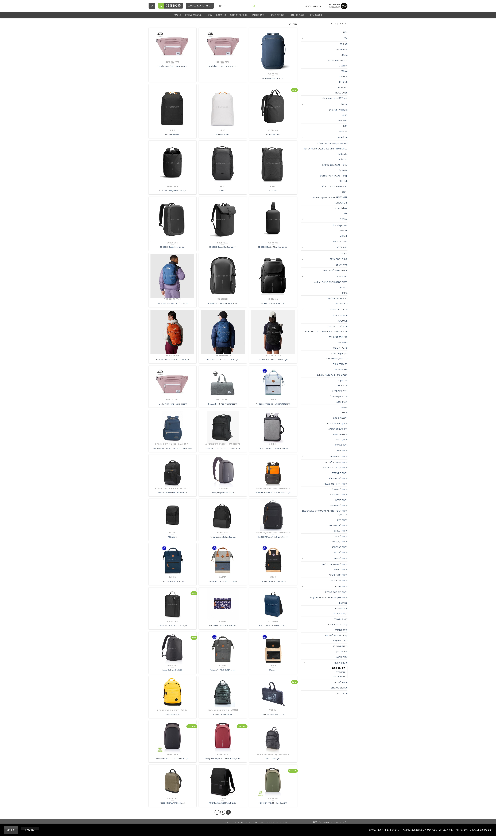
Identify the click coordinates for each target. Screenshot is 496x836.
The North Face (339, 207)
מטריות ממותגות (340, 434)
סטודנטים (343, 602)
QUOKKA (343, 170)
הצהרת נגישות (230, 822)
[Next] (217, 812)
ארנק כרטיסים (341, 264)
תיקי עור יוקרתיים (339, 676)
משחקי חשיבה (341, 439)
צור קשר (244, 822)
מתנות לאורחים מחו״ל (338, 478)
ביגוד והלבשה (341, 276)
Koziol (344, 103)
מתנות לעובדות (340, 552)
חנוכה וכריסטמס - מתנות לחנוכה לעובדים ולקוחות (326, 331)
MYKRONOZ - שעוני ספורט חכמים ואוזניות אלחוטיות (325, 148)
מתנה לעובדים (341, 444)
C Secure (343, 65)
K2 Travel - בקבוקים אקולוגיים (334, 98)
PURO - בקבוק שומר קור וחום (334, 164)
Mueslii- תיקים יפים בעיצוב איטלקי (332, 143)
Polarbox (343, 159)
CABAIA (344, 71)
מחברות (344, 412)
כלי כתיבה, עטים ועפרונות (336, 358)
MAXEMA (343, 131)
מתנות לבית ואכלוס (339, 489)
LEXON (344, 126)
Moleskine (342, 137)
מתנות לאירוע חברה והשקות (335, 483)
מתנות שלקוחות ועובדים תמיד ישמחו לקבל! (328, 597)
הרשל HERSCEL (340, 315)
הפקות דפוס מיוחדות (338, 309)
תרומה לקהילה (341, 693)
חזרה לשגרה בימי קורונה (337, 326)
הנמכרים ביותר (341, 303)
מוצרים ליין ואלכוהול (338, 396)
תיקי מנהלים (340, 672)
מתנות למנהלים (340, 536)
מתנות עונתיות (341, 586)
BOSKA (344, 54)
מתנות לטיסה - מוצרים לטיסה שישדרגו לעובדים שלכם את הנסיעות (324, 512)
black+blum (341, 49)
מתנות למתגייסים (339, 541)
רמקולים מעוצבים (339, 646)
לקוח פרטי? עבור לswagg (200, 5)
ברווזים (344, 292)
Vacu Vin (343, 230)
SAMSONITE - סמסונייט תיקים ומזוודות (330, 197)
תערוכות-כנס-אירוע (339, 687)
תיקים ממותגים (340, 662)
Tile (345, 213)
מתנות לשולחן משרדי (338, 574)
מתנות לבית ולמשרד (338, 494)
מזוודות (344, 407)
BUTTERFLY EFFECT (337, 60)
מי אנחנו (286, 822)
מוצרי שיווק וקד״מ (339, 390)
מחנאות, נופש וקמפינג (337, 428)
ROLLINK (343, 180)
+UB (345, 32)
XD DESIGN (342, 247)
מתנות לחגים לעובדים (338, 505)
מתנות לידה (342, 519)
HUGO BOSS (341, 92)
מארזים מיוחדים (340, 369)
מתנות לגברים (341, 499)
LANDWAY (342, 120)
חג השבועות (342, 320)
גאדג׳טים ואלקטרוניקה (337, 298)
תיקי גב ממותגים (338, 667)
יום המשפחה (342, 342)
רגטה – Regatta (340, 640)
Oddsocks (342, 153)
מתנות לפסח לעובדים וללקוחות (334, 564)
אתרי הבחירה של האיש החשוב (335, 270)
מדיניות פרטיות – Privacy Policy (265, 822)
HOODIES (342, 87)
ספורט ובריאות (341, 608)
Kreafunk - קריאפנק (338, 109)
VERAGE (343, 235)
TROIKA (343, 219)
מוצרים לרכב (341, 401)
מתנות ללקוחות (340, 530)
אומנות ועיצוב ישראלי (338, 258)
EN (151, 5)
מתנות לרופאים (340, 569)
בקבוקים (343, 287)
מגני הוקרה (342, 380)
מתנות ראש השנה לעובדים (336, 591)
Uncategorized (340, 225)
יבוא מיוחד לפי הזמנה (338, 336)
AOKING (343, 44)
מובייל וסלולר (341, 385)
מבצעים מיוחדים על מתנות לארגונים (332, 374)
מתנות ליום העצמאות (338, 525)
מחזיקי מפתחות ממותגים (336, 423)
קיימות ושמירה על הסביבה (336, 635)
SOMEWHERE (340, 202)
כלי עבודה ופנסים (340, 363)
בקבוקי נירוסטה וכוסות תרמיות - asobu (330, 281)
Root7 (344, 191)
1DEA (345, 38)
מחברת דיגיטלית (340, 417)
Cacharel (343, 76)
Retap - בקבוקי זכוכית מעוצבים (333, 175)
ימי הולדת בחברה (340, 347)
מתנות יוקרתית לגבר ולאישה (335, 467)
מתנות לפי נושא (340, 558)
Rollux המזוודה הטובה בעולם (334, 186)
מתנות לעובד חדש (339, 546)
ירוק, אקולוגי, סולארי (338, 353)
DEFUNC (343, 81)
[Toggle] (303, 38)
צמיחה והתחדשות (340, 613)
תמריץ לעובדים (340, 682)
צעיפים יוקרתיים (340, 618)
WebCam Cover (340, 241)
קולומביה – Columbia (337, 624)
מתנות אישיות (341, 450)
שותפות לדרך (341, 651)
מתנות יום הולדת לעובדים (336, 462)
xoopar (344, 253)
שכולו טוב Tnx (341, 656)
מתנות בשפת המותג (338, 456)
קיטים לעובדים (341, 629)
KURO (344, 115)
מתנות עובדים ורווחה (338, 580)
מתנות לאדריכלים (339, 472)
